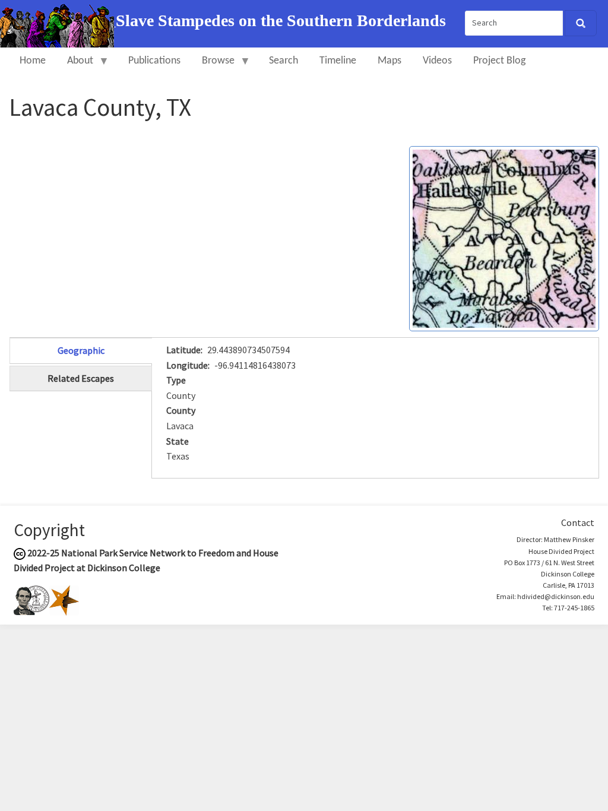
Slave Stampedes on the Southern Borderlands (281, 20)
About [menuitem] (74, 66)
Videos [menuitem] (437, 60)
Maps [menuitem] (389, 60)
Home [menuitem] (33, 60)
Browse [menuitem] (213, 66)
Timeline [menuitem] (337, 60)
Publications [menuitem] (154, 60)
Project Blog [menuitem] (499, 60)
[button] (504, 237)
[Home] (58, 22)
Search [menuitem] (283, 60)
